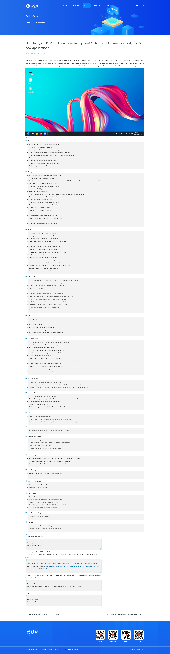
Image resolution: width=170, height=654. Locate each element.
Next (124, 614)
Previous (44, 614)
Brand (136, 649)
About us (132, 649)
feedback (141, 649)
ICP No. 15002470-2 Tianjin (51, 649)
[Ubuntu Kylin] (32, 6)
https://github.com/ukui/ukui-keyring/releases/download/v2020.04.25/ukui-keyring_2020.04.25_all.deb (66, 563)
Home (65, 5)
